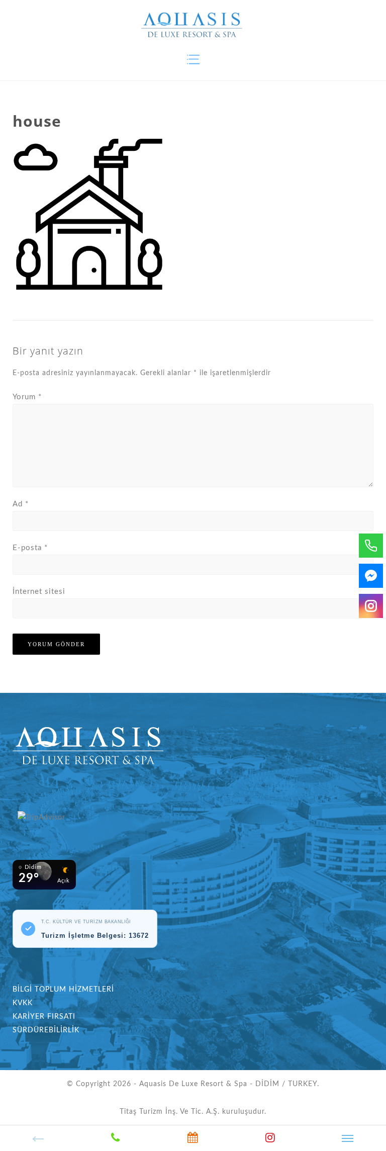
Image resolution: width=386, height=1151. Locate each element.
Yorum (27, 397)
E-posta (30, 548)
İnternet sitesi (39, 591)
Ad (21, 504)
